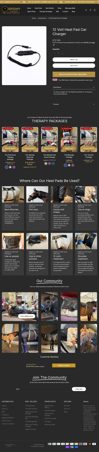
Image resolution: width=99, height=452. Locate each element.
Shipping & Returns (8, 418)
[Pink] (45, 163)
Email (17, 389)
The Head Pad (30, 406)
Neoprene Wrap (50, 424)
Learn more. (89, 80)
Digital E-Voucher (30, 429)
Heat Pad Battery (50, 410)
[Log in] (90, 9)
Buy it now (73, 65)
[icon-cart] (94, 10)
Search (4, 406)
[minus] (55, 53)
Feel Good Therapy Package (31, 425)
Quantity (56, 49)
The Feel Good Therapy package (10, 157)
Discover (67, 408)
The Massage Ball (31, 421)
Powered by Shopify (37, 446)
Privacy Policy (6, 421)
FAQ (3, 412)
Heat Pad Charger (50, 418)
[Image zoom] (24, 55)
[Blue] (6, 167)
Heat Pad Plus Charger (49, 414)
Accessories (42, 18)
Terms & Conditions (8, 424)
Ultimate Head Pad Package (31, 412)
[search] (86, 10)
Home (34, 18)
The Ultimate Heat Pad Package (30, 157)
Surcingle (48, 421)
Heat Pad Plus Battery (49, 406)
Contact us (5, 415)
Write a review (63, 365)
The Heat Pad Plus (31, 408)
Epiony (41, 444)
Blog (65, 412)
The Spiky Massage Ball (31, 417)
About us (5, 408)
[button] (74, 59)
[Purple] (14, 167)
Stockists (67, 406)
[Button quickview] (16, 130)
